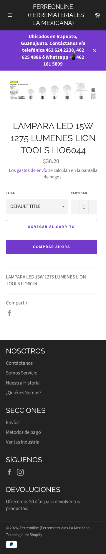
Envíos (12, 422)
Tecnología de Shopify (24, 534)
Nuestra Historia (23, 383)
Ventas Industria (22, 442)
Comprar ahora (51, 247)
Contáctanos (19, 363)
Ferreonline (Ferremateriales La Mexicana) (53, 15)
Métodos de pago (23, 432)
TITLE (10, 193)
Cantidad (79, 193)
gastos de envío (32, 170)
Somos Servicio (21, 373)
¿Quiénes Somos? (23, 392)
